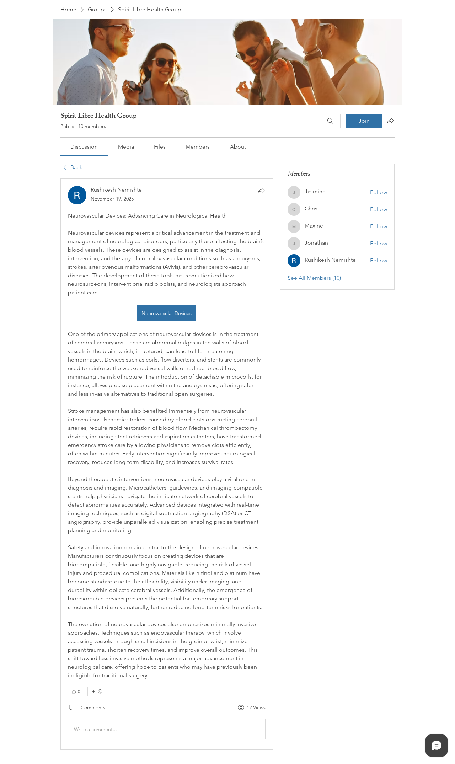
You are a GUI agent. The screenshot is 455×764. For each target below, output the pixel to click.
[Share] (261, 190)
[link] (84, 146)
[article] (166, 464)
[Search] (330, 121)
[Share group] (390, 120)
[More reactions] (96, 691)
